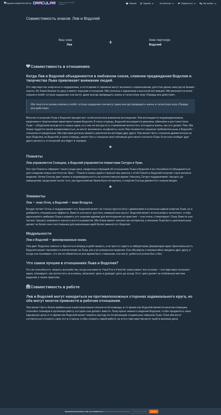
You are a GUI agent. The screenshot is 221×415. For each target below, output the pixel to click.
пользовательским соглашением (117, 411)
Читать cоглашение (140, 411)
